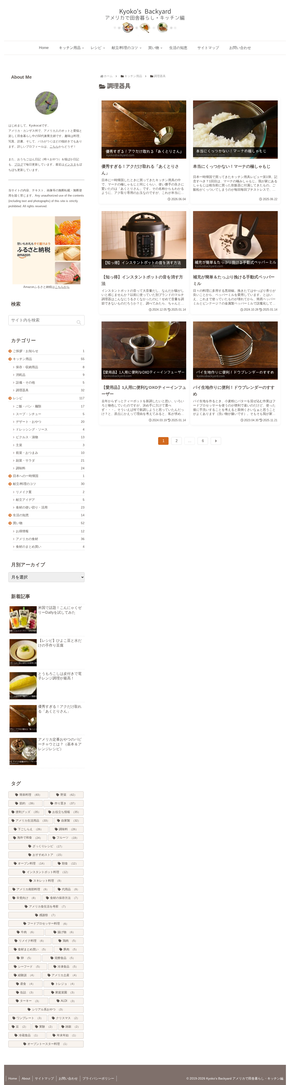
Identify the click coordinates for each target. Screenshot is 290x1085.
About (26, 1078)
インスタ (70, 164)
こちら (54, 146)
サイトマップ (44, 1078)
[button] (79, 322)
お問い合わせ (68, 1078)
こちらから (62, 287)
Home (12, 1078)
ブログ (18, 164)
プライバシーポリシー (98, 1078)
